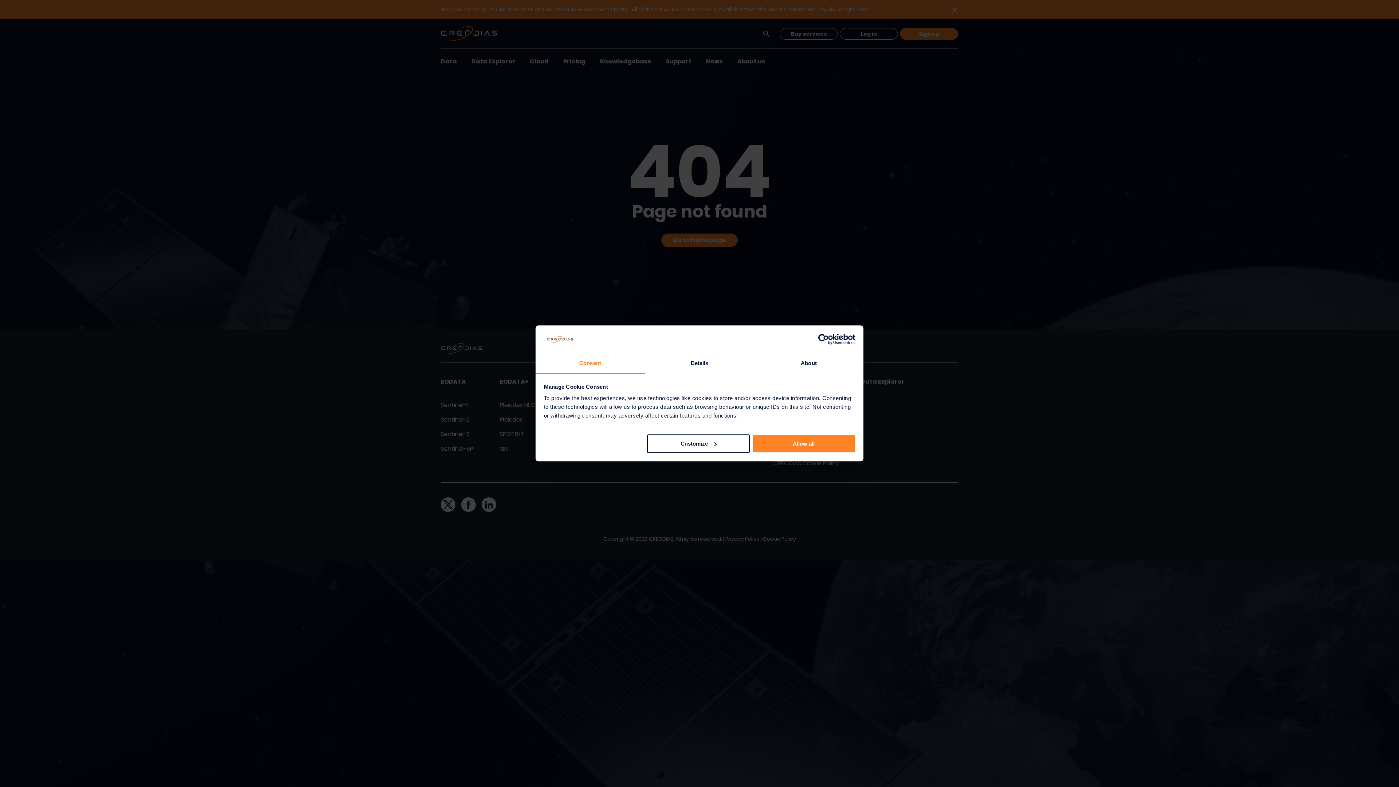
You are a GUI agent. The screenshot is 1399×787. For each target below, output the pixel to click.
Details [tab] (700, 363)
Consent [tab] (590, 363)
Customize (694, 444)
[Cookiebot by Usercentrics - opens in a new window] (823, 339)
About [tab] (809, 363)
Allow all (804, 444)
